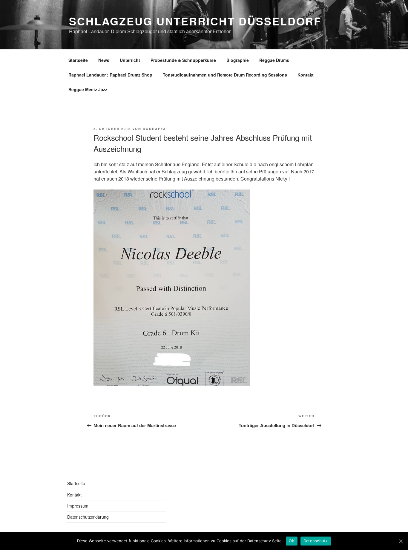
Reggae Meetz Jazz (87, 89)
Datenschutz (315, 540)
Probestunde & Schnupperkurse (183, 60)
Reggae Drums (274, 60)
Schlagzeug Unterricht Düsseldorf (195, 21)
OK (292, 540)
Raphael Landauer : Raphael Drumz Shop (110, 75)
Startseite (78, 60)
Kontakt (305, 75)
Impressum (77, 506)
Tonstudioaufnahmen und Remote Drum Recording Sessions (225, 75)
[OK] (401, 541)
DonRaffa (154, 128)
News (103, 60)
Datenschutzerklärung (88, 517)
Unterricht (130, 60)
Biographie (237, 60)
